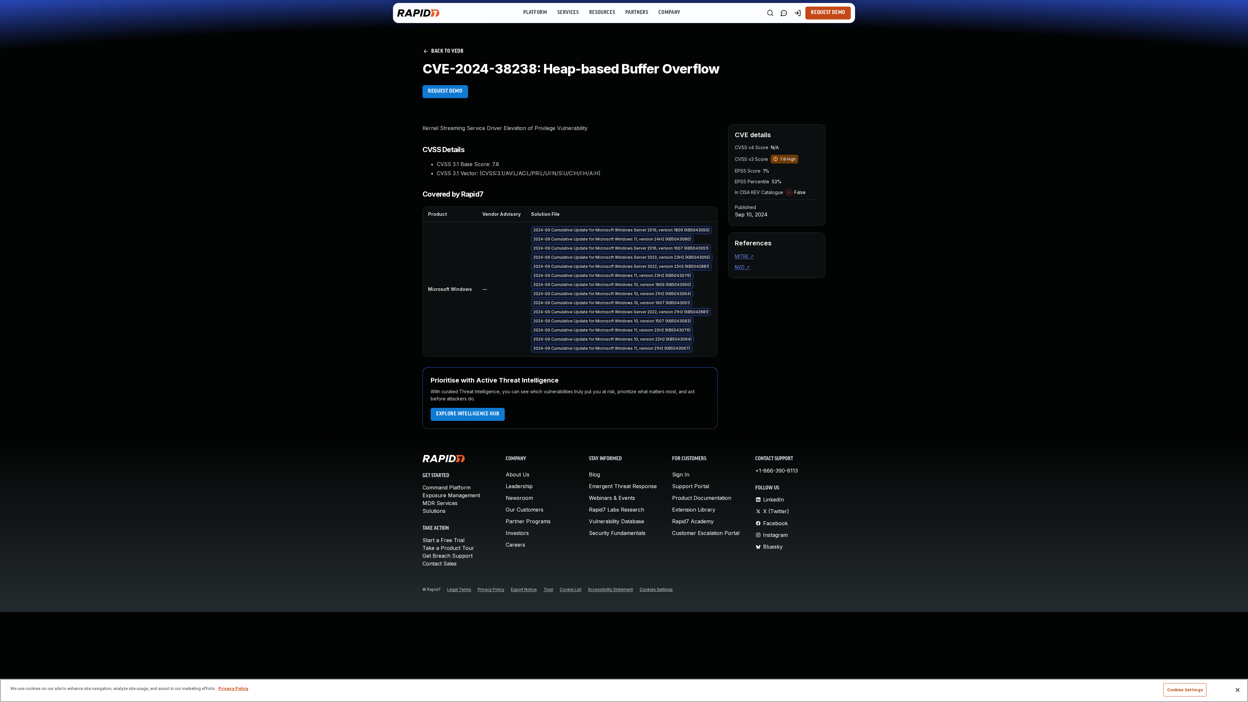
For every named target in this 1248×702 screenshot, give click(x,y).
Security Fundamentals (617, 533)
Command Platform (446, 487)
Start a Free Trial (443, 540)
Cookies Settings (656, 589)
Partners (636, 12)
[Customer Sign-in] (797, 13)
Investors (517, 533)
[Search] (770, 13)
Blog (594, 474)
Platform (535, 12)
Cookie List (570, 589)
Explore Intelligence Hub (467, 414)
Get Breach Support (447, 555)
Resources (602, 12)
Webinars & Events (612, 498)
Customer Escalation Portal (705, 533)
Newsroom (519, 498)
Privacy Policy (491, 589)
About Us (517, 474)
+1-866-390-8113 (776, 470)
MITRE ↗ (744, 256)
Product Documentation (701, 498)
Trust (548, 589)
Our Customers (524, 509)
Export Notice (524, 589)
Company (669, 12)
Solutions (434, 511)
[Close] (1237, 690)
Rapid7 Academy (693, 521)
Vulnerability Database (616, 521)
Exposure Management (451, 495)
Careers (515, 544)
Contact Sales (439, 563)
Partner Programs (528, 521)
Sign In (680, 474)
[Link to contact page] (784, 13)
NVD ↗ (742, 267)
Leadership (519, 486)
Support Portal (690, 486)
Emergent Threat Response (623, 486)
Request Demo (828, 12)
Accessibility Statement (610, 589)
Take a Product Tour (448, 548)
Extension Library (693, 509)
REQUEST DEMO (445, 91)
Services (567, 12)
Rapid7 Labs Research (616, 509)
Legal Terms (459, 589)
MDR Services (440, 503)
